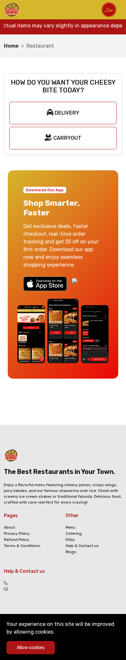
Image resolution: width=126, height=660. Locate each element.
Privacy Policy (17, 533)
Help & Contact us (82, 545)
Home (11, 46)
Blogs (71, 552)
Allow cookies (31, 647)
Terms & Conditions (22, 545)
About (9, 527)
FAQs (70, 539)
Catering (74, 533)
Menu (70, 527)
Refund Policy (16, 539)
